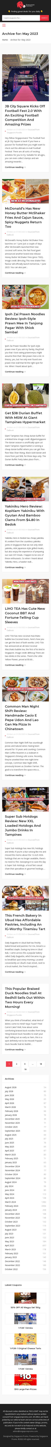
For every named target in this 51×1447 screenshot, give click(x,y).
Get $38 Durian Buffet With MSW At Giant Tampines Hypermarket (25, 417)
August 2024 (10, 1182)
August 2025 (10, 1134)
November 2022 (12, 1265)
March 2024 (10, 1202)
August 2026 (10, 1087)
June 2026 (9, 1095)
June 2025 (9, 1142)
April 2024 (9, 1198)
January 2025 (11, 1162)
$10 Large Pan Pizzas (25, 1389)
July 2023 (9, 1233)
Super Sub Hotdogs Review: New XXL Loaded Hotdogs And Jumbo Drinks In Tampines (23, 826)
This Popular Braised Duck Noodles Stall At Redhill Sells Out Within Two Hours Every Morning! (25, 998)
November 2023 (12, 1217)
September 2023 (12, 1225)
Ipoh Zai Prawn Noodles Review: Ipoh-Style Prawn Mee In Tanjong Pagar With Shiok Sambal (25, 323)
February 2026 (11, 1111)
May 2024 (9, 1194)
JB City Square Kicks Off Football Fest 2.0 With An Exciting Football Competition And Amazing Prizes (25, 115)
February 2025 (11, 1158)
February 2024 (11, 1206)
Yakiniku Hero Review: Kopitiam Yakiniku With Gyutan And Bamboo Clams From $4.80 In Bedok (24, 515)
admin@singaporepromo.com (25, 1431)
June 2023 (9, 1237)
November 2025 (12, 1123)
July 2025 (9, 1138)
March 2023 (10, 1249)
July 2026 (9, 1091)
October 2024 (11, 1174)
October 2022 (11, 1269)
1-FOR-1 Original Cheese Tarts (25, 1348)
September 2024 (12, 1178)
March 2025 (10, 1154)
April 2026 (9, 1103)
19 (26, 1069)
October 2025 (11, 1126)
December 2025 (12, 1119)
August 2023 (10, 1229)
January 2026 (11, 1115)
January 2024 (11, 1210)
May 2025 (9, 1146)
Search (44, 18)
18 (41, 1064)
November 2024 (12, 1170)
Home (5, 39)
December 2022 (12, 1261)
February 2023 (11, 1253)
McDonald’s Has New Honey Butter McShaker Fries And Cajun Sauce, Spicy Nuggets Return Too (25, 217)
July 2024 (9, 1186)
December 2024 (12, 1166)
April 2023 (9, 1245)
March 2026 (10, 1107)
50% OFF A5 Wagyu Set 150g (25, 1307)
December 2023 (12, 1214)
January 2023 (11, 1257)
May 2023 (9, 1241)
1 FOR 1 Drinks (25, 1328)
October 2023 (11, 1221)
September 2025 (12, 1130)
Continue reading (14, 167)
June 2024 (9, 1190)
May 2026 (9, 1099)
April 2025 (9, 1150)
